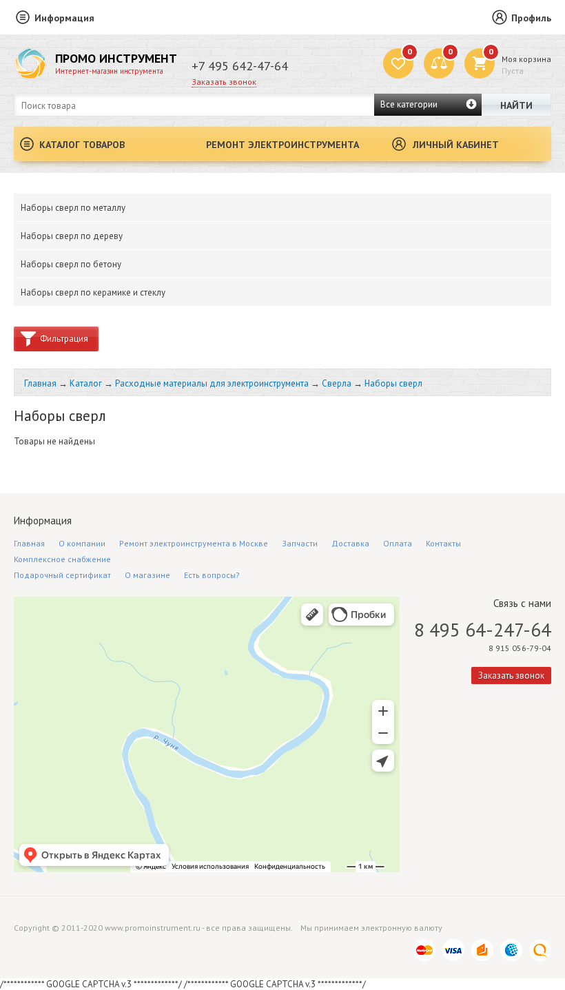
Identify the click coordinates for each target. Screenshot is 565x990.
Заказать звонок (224, 81)
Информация (64, 18)
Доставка (350, 543)
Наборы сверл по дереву (72, 236)
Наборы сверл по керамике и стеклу (93, 292)
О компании (82, 543)
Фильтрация (64, 338)
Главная (40, 383)
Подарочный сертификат (62, 575)
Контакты (443, 543)
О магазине (147, 575)
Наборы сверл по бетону (71, 264)
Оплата (397, 543)
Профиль (531, 18)
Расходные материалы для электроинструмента (212, 383)
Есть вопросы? (212, 575)
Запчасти (300, 543)
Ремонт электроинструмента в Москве (193, 543)
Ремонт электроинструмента (282, 144)
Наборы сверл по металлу (73, 208)
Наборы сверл (393, 383)
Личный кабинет (456, 144)
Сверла (336, 383)
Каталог (86, 383)
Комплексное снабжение (62, 559)
